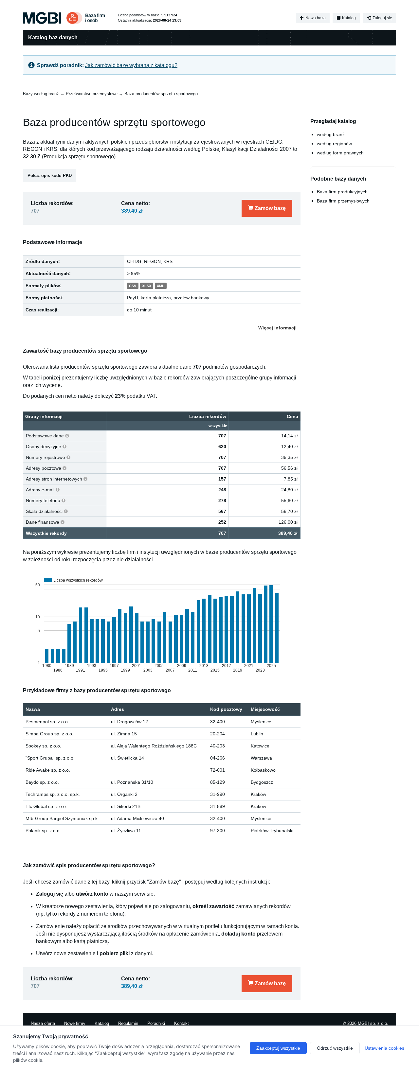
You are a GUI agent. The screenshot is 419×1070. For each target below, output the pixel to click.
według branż (331, 134)
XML (160, 286)
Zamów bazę (269, 208)
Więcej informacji (277, 327)
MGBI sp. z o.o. (373, 1023)
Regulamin (128, 1023)
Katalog (348, 18)
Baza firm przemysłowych (343, 200)
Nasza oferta (43, 1023)
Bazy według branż (41, 93)
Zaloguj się (382, 18)
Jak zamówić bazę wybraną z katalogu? (131, 65)
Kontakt (181, 1023)
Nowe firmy (74, 1023)
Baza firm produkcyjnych (342, 191)
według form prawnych (340, 152)
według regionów (334, 143)
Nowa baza (315, 18)
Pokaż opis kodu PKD (49, 175)
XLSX (146, 286)
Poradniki (156, 1023)
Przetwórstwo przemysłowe (92, 93)
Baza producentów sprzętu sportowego (161, 93)
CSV (132, 286)
